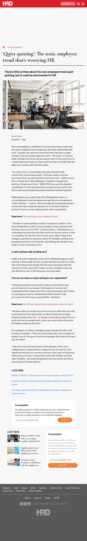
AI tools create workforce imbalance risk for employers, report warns (31, 463)
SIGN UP (65, 420)
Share (24, 139)
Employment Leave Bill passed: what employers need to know (30, 451)
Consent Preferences (72, 488)
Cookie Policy (20, 490)
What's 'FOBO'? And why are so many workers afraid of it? (43, 375)
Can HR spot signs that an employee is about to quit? (48, 304)
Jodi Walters (18, 136)
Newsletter (43, 488)
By (17, 136)
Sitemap (47, 498)
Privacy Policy (8, 490)
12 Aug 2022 (15, 139)
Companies (6, 488)
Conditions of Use (56, 488)
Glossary (24, 488)
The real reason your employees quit (40, 216)
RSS (55, 498)
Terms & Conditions (35, 490)
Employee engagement (14, 47)
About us (28, 498)
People (16, 488)
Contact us (37, 498)
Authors (33, 488)
